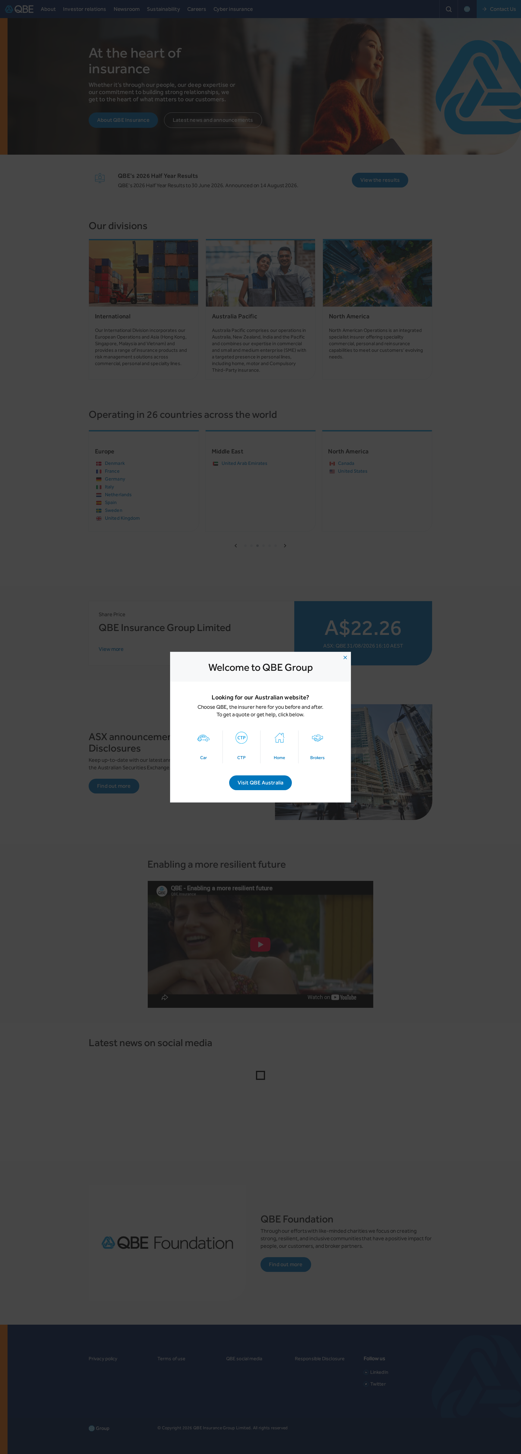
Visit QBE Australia (261, 782)
